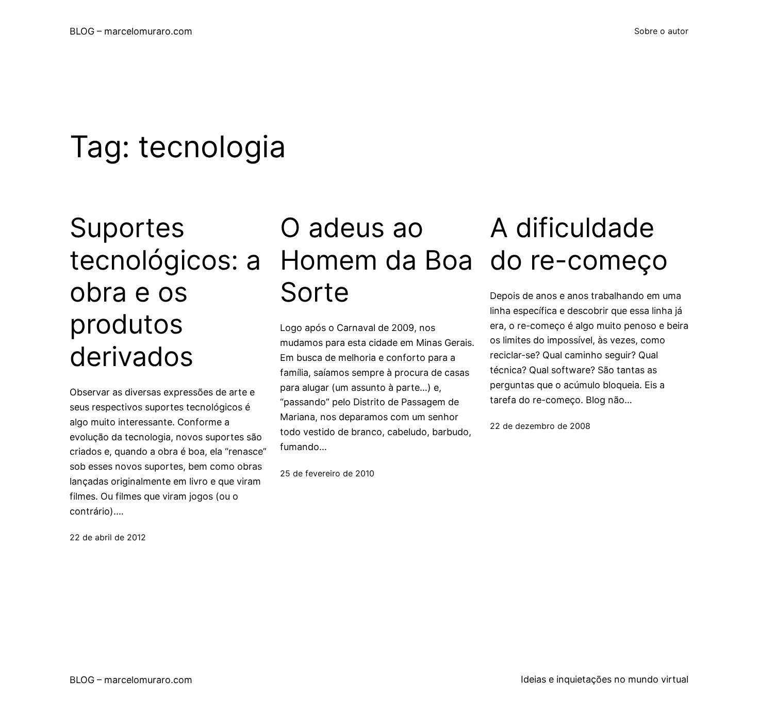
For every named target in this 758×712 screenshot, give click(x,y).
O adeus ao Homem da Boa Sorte (376, 260)
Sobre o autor (661, 31)
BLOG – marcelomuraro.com (131, 31)
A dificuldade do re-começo (579, 244)
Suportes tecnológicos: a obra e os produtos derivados (165, 292)
